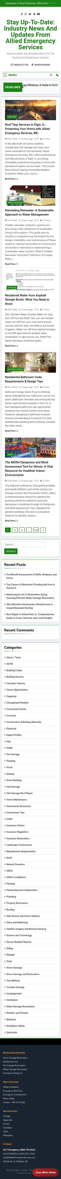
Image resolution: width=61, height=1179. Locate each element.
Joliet (5, 1132)
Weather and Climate (17, 1013)
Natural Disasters (15, 864)
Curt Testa (12, 138)
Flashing (10, 761)
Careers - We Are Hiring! (14, 1102)
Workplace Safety (15, 1026)
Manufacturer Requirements (21, 851)
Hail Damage (13, 786)
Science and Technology (19, 935)
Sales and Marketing (17, 922)
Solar (9, 961)
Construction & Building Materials (23, 722)
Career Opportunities (17, 689)
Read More (10, 178)
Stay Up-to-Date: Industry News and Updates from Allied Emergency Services (30, 35)
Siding (9, 948)
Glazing (10, 773)
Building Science (15, 676)
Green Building (15, 202)
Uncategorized (13, 993)
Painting (10, 883)
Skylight (10, 954)
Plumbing (11, 896)
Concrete (11, 715)
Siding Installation (11, 1087)
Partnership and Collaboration (22, 890)
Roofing (12, 116)
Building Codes (15, 369)
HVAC (9, 819)
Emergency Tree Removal (14, 1095)
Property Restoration (17, 903)
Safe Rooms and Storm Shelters (23, 916)
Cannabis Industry (15, 683)
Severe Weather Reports (18, 942)
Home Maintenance (16, 799)
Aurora (6, 1124)
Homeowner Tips (15, 812)
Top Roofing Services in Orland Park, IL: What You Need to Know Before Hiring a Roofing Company (28, 4)
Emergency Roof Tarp (12, 1091)
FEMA (9, 748)
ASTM (9, 663)
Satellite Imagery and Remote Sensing (26, 929)
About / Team (13, 657)
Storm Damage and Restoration (22, 974)
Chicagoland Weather (17, 702)
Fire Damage (13, 754)
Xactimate (11, 1032)
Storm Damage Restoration (15, 1058)
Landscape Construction (19, 844)
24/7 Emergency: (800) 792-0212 (19, 1150)
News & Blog (9, 1099)
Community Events (16, 709)
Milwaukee (8, 1136)
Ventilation (12, 1000)
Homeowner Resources (18, 806)
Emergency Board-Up (12, 1073)
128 (36, 530)
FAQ (8, 741)
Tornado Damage (15, 987)
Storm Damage (14, 967)
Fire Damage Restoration (14, 1066)
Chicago (6, 1116)
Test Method (13, 980)
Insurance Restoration (17, 838)
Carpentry (11, 696)
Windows (11, 1019)
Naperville (7, 1120)
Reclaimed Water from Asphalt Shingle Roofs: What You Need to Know (27, 300)
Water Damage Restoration (20, 1006)
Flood (9, 767)
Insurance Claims (15, 825)
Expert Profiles (14, 735)
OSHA (9, 870)
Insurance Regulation (17, 832)
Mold (10, 454)
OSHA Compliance (16, 877)
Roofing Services (10, 1062)
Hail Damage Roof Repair (19, 793)
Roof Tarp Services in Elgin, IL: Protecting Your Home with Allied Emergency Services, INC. (27, 129)
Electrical (11, 728)
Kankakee (7, 1128)
